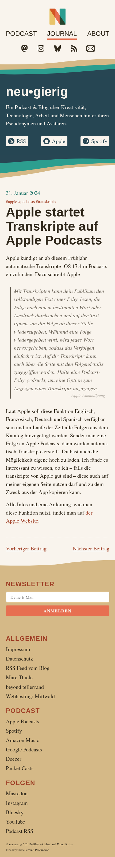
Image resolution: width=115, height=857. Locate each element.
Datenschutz (19, 658)
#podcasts (26, 201)
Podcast (21, 33)
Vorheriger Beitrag (26, 548)
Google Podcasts (24, 749)
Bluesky (15, 812)
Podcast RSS (19, 831)
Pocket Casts (19, 768)
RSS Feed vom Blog (27, 667)
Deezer (13, 758)
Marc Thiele (19, 677)
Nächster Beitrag (91, 548)
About (98, 33)
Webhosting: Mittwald (30, 696)
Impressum (18, 649)
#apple (11, 201)
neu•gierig (15, 844)
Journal (62, 33)
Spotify (99, 141)
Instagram (17, 802)
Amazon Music (22, 740)
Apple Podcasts (22, 721)
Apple (58, 141)
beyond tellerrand (23, 850)
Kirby (69, 844)
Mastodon (17, 793)
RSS (21, 141)
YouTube (15, 821)
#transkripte (46, 201)
